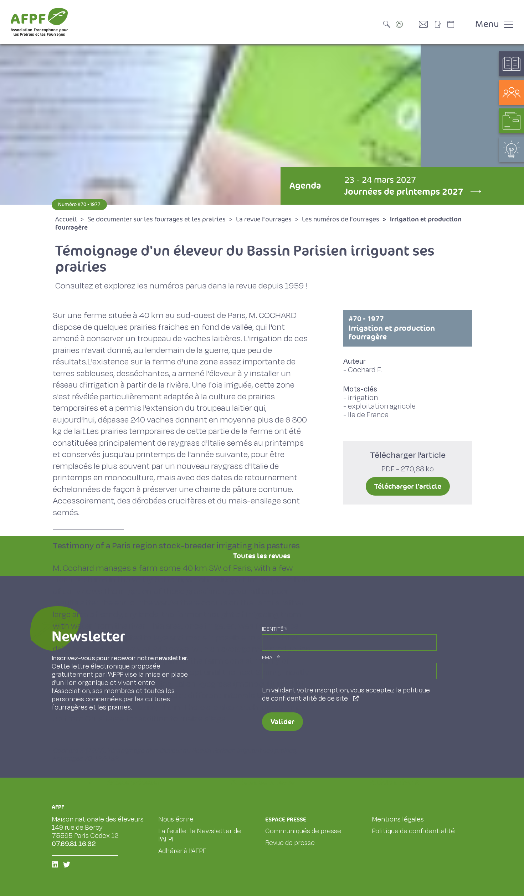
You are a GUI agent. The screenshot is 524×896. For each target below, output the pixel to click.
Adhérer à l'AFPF (182, 851)
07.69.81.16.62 (74, 844)
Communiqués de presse (303, 831)
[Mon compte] (406, 24)
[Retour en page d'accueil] (39, 22)
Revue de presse (290, 843)
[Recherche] (388, 24)
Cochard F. (365, 370)
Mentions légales (398, 819)
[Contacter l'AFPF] (426, 24)
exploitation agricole (382, 406)
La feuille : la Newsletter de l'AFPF (199, 835)
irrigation (363, 398)
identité (274, 629)
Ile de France (368, 415)
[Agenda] (458, 24)
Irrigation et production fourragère (392, 328)
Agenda (305, 185)
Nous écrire (176, 819)
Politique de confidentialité (413, 831)
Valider (282, 721)
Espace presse (285, 819)
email (271, 657)
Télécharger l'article (407, 486)
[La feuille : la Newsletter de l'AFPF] (440, 24)
